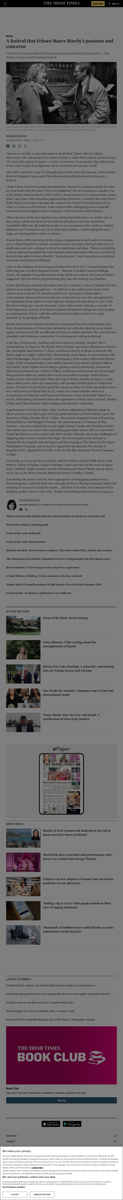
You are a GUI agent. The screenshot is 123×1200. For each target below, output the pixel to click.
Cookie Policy (37, 1168)
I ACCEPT (15, 1195)
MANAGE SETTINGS (42, 1195)
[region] (61, 1173)
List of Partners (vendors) (13, 1187)
